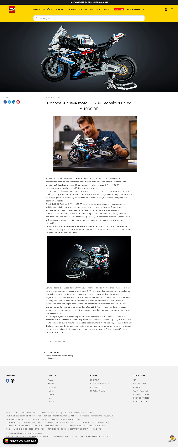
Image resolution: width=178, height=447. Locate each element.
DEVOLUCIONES (139, 384)
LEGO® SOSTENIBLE (141, 398)
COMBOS (106, 9)
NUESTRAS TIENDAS (141, 394)
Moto (60, 341)
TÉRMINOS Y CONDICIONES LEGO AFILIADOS (23, 422)
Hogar (50, 398)
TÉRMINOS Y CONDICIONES (49, 413)
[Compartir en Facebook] (5, 102)
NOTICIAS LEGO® (140, 402)
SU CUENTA (95, 380)
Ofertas (51, 402)
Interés (51, 384)
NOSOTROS (137, 387)
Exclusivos (52, 387)
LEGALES (9, 413)
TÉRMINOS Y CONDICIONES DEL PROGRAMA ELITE (57, 416)
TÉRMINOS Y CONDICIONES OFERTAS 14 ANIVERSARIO (69, 429)
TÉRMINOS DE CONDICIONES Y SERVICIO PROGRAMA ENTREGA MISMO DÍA (35, 426)
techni (65, 341)
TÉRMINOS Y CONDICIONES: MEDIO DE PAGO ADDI (25, 429)
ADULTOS (83, 9)
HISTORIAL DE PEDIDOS (100, 384)
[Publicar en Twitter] (9, 102)
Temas (50, 380)
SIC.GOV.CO (98, 429)
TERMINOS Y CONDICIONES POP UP (93, 422)
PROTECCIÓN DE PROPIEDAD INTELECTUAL (96, 416)
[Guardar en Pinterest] (18, 102)
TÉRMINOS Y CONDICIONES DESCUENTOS (60, 422)
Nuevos (51, 391)
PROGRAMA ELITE (134, 9)
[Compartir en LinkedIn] (13, 102)
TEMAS (35, 9)
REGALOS (94, 9)
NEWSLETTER (95, 387)
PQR (134, 380)
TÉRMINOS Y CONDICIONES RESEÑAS (65, 419)
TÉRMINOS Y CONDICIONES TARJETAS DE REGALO (86, 426)
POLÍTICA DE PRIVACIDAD (25, 413)
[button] (20, 441)
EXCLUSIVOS (60, 9)
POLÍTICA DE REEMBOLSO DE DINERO (20, 416)
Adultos (51, 394)
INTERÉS (46, 9)
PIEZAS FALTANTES (140, 391)
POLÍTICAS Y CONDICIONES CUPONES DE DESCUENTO (27, 419)
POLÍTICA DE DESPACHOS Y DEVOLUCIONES (80, 413)
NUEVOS (72, 9)
